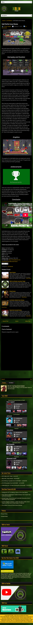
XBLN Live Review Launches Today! (17, 281)
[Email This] (2, 264)
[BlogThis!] (4, 264)
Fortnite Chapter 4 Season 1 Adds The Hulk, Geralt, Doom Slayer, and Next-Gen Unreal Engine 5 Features (16, 502)
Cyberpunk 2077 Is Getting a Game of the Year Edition (15, 492)
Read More (28, 278)
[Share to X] (6, 264)
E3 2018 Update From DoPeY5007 (10, 483)
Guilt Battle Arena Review (10, 24)
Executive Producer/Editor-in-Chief (16, 400)
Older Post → (28, 321)
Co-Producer (16, 414)
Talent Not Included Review (15, 310)
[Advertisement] (17, 374)
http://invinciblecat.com (14, 259)
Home (3, 20)
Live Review (9, 20)
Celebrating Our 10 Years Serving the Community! (13, 485)
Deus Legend (8, 26)
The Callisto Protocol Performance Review (12, 505)
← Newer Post (4, 321)
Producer (16, 456)
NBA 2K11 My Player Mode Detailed (16, 386)
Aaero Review (12, 272)
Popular (4, 382)
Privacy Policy (4, 514)
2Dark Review (12, 291)
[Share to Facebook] (7, 264)
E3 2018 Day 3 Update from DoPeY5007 (11, 480)
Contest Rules (4, 516)
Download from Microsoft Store (9, 261)
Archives (11, 382)
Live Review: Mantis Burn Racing (16, 300)
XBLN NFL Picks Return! (7, 478)
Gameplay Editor (17, 442)
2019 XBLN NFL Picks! (7, 476)
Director (16, 428)
